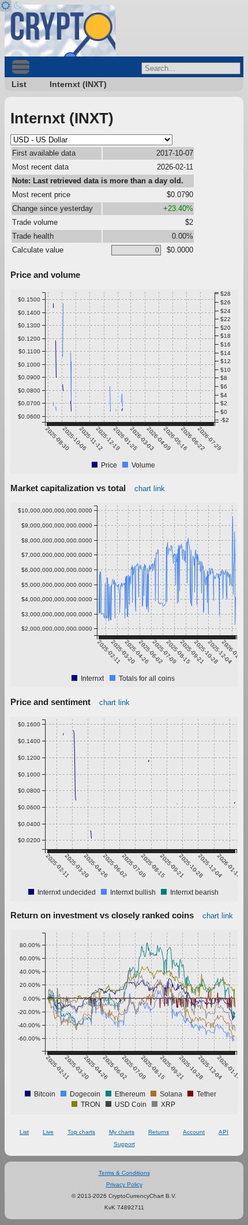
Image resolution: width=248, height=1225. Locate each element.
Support (124, 1144)
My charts (121, 1132)
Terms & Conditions (124, 1173)
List (19, 84)
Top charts (81, 1132)
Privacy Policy (124, 1184)
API (223, 1132)
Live (48, 1132)
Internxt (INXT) (78, 84)
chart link (149, 488)
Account (194, 1132)
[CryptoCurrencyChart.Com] (60, 30)
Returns (158, 1132)
